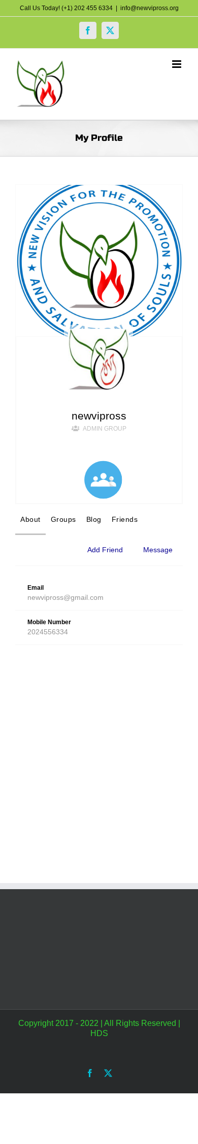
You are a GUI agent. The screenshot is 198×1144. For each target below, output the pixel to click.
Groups (63, 519)
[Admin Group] (103, 479)
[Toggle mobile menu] (177, 64)
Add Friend (105, 550)
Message (158, 550)
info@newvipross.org (149, 8)
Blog (94, 519)
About (30, 519)
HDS (99, 1033)
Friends (125, 519)
